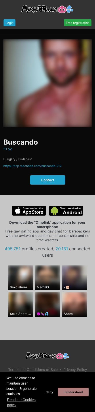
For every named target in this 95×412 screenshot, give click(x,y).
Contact (47, 180)
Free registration (77, 23)
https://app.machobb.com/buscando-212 (32, 166)
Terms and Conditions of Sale (33, 369)
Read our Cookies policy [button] (21, 402)
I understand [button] (73, 392)
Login (9, 23)
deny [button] (49, 392)
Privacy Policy (75, 369)
